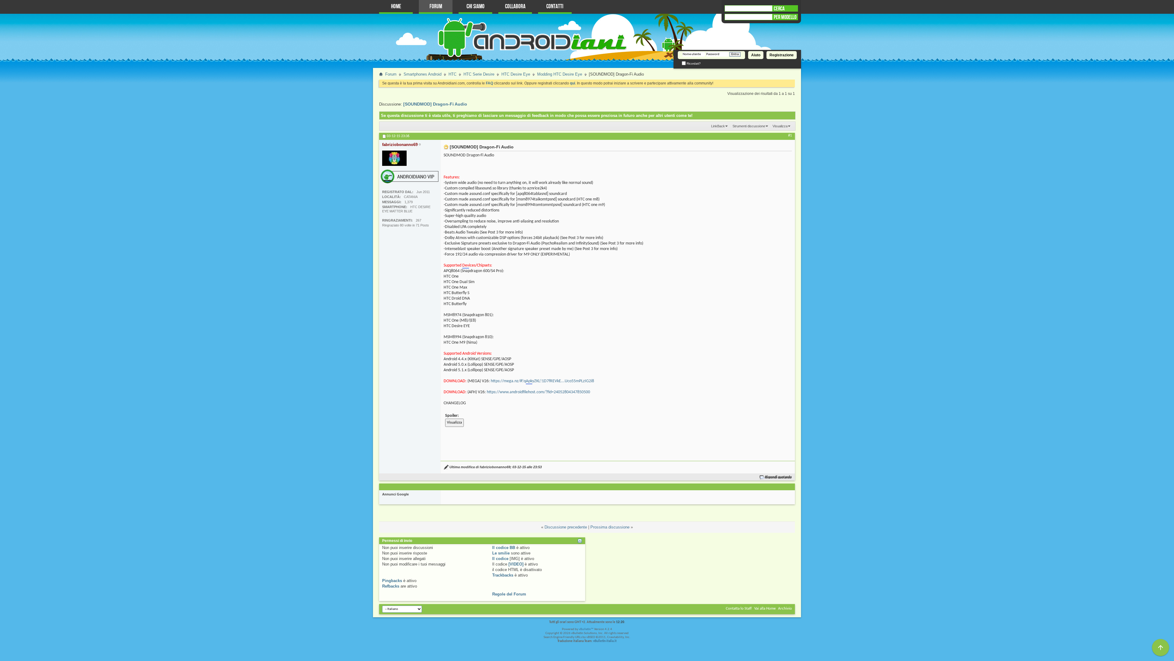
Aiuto (755, 55)
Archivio (785, 609)
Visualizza (780, 126)
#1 (790, 135)
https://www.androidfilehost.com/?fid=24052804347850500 (538, 392)
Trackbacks (502, 575)
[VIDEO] (515, 564)
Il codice (500, 558)
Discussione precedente (566, 527)
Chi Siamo (476, 6)
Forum (436, 6)
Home (396, 6)
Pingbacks (392, 580)
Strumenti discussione (749, 126)
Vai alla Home (765, 609)
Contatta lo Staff (739, 609)
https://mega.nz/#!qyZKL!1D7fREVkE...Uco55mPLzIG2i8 (542, 381)
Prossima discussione (609, 527)
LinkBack (718, 126)
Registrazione (782, 55)
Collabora (515, 6)
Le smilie (501, 553)
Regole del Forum (509, 594)
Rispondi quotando (778, 477)
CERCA (779, 9)
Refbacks (390, 586)
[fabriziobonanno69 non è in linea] (394, 158)
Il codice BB (503, 547)
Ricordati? (693, 63)
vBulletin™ (586, 629)
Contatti (554, 6)
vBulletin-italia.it (605, 641)
